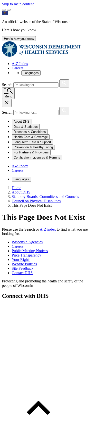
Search (7, 85)
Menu (8, 96)
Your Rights (21, 259)
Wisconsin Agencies (27, 242)
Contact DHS (22, 273)
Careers (17, 68)
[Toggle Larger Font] (4, 10)
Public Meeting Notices (30, 251)
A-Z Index (20, 64)
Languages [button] (31, 73)
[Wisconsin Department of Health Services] (41, 55)
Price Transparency (26, 255)
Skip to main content (18, 4)
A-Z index (48, 229)
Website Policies (24, 264)
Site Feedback (22, 268)
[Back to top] (38, 425)
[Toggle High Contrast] (9, 10)
